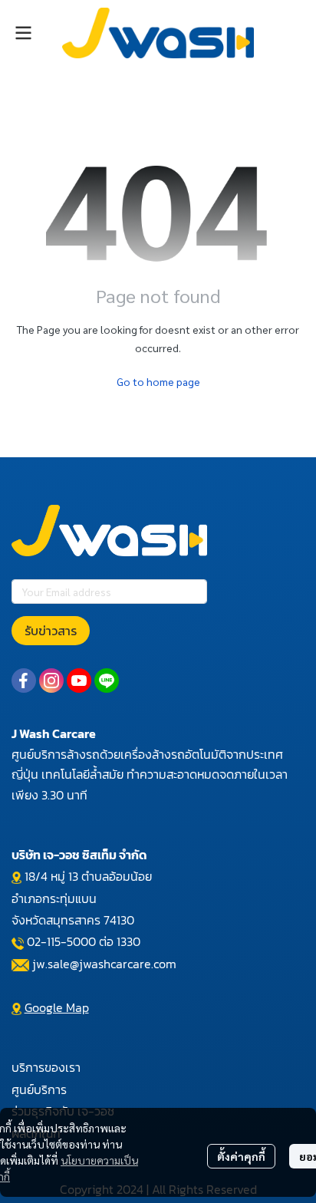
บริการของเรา (46, 1067)
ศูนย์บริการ (39, 1089)
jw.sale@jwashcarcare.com (104, 963)
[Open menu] (23, 33)
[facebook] (24, 680)
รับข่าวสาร (51, 630)
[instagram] (51, 680)
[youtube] (79, 680)
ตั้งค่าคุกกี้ (241, 1156)
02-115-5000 (61, 941)
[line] (106, 680)
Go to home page (158, 381)
